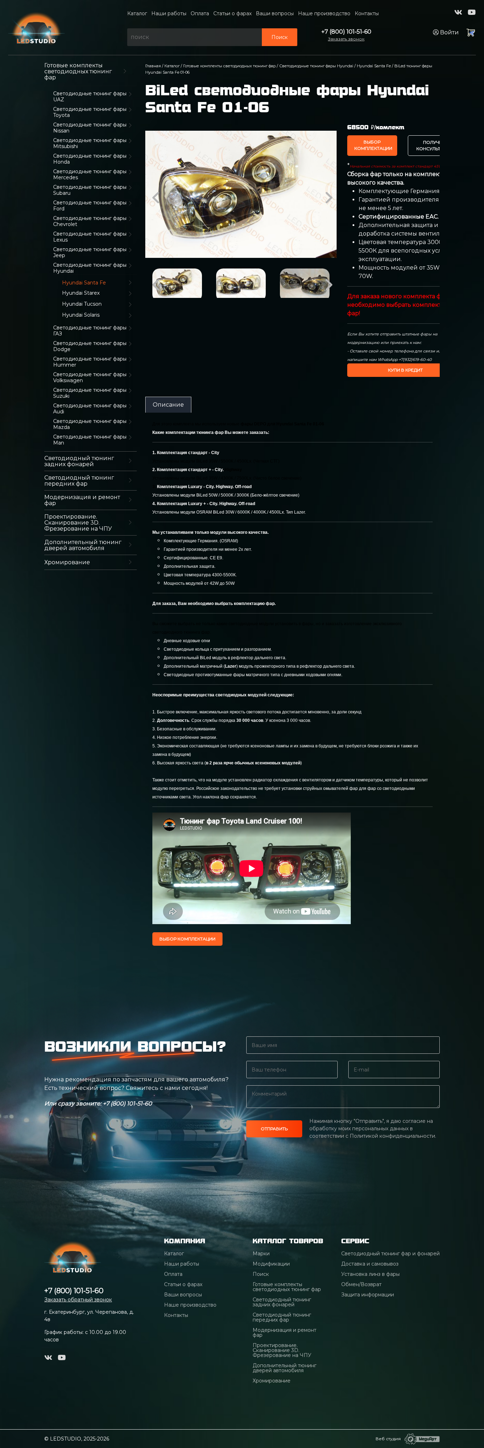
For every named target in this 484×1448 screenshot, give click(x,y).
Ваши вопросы (275, 13)
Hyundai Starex (81, 293)
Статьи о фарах (232, 13)
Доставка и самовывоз (370, 1263)
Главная (153, 65)
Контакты (367, 13)
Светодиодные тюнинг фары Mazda (89, 424)
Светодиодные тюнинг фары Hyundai (89, 268)
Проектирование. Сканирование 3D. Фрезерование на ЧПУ (78, 523)
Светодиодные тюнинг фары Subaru (89, 190)
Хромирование (67, 562)
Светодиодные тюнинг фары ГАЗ (89, 331)
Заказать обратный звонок (78, 1299)
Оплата (200, 13)
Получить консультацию (435, 145)
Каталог (137, 13)
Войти (449, 32)
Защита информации (367, 1294)
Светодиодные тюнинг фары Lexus (89, 237)
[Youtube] (472, 12)
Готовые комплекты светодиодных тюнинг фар (78, 71)
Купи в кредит (405, 370)
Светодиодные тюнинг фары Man (89, 440)
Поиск (279, 37)
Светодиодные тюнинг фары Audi (89, 409)
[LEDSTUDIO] (36, 27)
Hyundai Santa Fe (374, 65)
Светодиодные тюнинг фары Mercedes (89, 175)
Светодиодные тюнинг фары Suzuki (89, 393)
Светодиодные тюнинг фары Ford (89, 206)
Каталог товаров (288, 1241)
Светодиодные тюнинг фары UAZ (89, 97)
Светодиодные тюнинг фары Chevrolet (89, 221)
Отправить (274, 1128)
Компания (184, 1241)
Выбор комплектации (373, 145)
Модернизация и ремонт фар (82, 500)
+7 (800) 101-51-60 (346, 31)
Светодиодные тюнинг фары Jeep (89, 253)
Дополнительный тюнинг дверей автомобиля (83, 545)
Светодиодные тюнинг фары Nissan (89, 128)
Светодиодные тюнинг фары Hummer (89, 362)
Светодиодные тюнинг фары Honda (89, 159)
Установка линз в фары (370, 1274)
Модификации (271, 1263)
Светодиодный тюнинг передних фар (79, 481)
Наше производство (324, 13)
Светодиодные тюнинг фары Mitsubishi (89, 143)
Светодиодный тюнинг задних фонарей (79, 461)
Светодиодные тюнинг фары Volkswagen (89, 378)
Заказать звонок (346, 38)
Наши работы (168, 13)
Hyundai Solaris (81, 315)
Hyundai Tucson (82, 304)
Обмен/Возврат (361, 1284)
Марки (261, 1253)
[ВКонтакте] (458, 12)
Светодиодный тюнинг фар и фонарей (390, 1253)
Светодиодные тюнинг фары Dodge (89, 346)
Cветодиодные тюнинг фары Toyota (89, 112)
